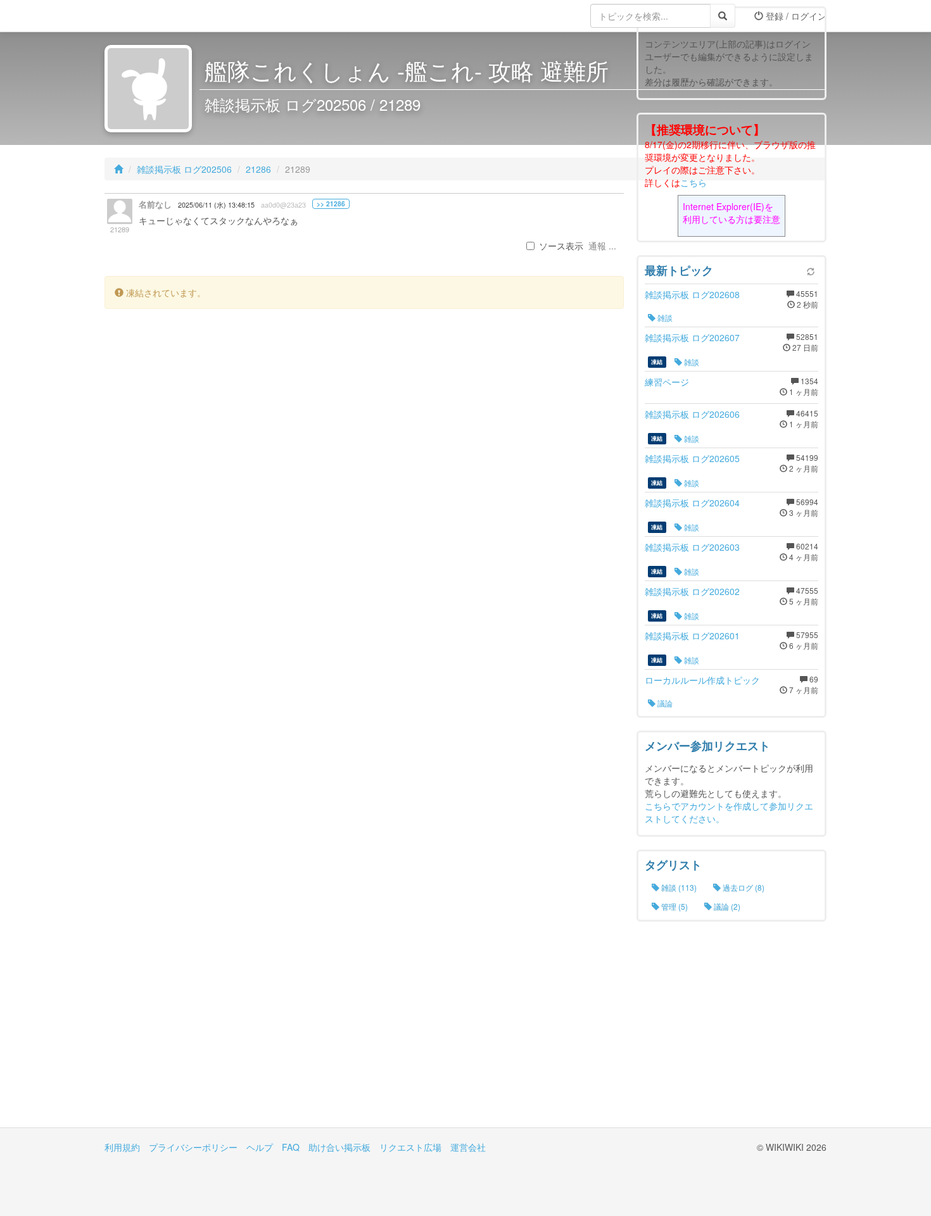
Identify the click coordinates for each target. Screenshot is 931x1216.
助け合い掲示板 (339, 1147)
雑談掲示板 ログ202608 (692, 294)
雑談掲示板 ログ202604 (692, 502)
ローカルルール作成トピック (702, 680)
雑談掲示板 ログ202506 (184, 169)
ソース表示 (561, 245)
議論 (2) (726, 906)
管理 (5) (673, 906)
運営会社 (468, 1147)
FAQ (291, 1147)
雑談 (664, 317)
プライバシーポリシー (193, 1147)
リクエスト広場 (410, 1147)
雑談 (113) (678, 887)
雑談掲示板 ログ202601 (692, 635)
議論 (664, 703)
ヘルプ (259, 1147)
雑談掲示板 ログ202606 (692, 414)
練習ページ (667, 381)
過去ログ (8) (742, 887)
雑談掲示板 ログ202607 (692, 337)
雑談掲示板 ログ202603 (692, 547)
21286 (258, 169)
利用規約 (122, 1147)
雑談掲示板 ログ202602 (692, 591)
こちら (693, 182)
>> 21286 (331, 203)
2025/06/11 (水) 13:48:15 (216, 205)
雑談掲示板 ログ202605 (692, 458)
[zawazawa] (155, 16)
